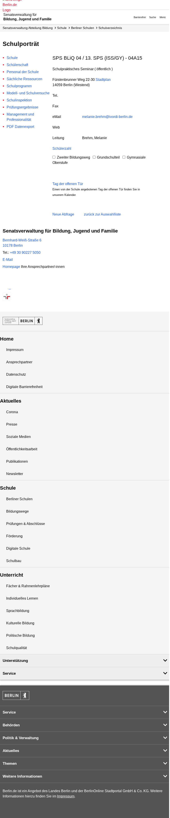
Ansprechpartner (19, 362)
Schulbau (13, 561)
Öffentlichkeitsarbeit (21, 449)
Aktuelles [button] (11, 751)
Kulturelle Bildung (20, 623)
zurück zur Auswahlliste (102, 214)
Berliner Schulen (82, 28)
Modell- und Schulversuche (28, 93)
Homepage (34, 267)
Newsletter (14, 474)
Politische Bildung (20, 635)
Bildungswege (17, 511)
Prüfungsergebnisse (22, 107)
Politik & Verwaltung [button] (21, 738)
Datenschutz (16, 374)
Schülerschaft (17, 65)
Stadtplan (103, 79)
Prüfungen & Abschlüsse (25, 524)
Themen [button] (10, 763)
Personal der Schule (23, 72)
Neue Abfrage (63, 214)
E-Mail (8, 259)
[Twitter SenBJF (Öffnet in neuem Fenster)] (7, 288)
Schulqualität (16, 648)
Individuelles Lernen (22, 598)
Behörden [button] (11, 725)
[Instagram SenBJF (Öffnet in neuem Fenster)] (15, 288)
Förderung (14, 536)
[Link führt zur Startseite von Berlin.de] (16, 695)
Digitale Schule (18, 548)
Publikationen (17, 461)
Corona (12, 412)
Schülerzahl (61, 148)
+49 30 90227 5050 (25, 252)
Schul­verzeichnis (110, 28)
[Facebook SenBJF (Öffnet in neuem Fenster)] (22, 288)
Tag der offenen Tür (67, 184)
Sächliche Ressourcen (24, 79)
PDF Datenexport (20, 127)
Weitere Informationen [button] (22, 776)
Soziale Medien (18, 437)
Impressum (14, 350)
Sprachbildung (17, 611)
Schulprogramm (19, 86)
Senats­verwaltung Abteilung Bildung (28, 28)
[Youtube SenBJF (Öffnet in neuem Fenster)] (30, 288)
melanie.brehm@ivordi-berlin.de (107, 117)
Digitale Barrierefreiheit (24, 387)
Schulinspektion (19, 100)
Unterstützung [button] (15, 661)
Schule (62, 28)
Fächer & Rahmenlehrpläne (28, 586)
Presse (11, 424)
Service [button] (9, 673)
